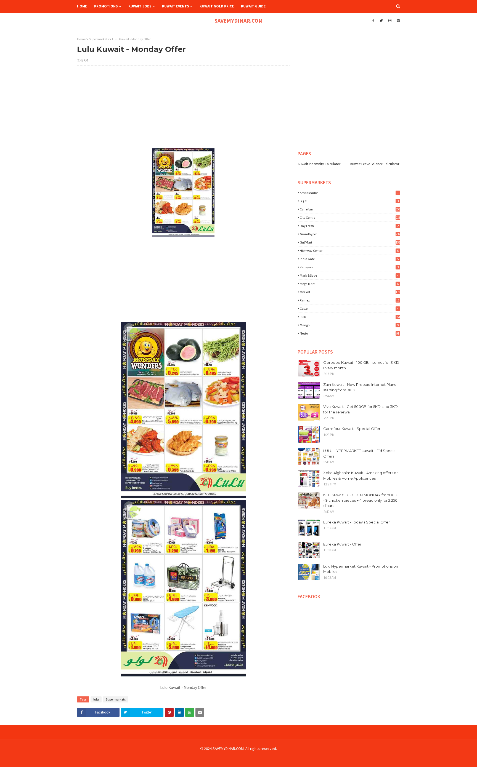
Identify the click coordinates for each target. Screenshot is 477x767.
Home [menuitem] (82, 6)
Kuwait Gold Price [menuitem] (217, 6)
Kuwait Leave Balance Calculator (374, 164)
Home (81, 39)
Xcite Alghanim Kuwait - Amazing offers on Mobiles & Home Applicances (361, 475)
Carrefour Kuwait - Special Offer (351, 428)
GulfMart (350, 242)
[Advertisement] (183, 109)
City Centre (350, 217)
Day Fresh (349, 226)
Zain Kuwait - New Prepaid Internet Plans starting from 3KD (359, 387)
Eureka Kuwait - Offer (342, 544)
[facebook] (373, 20)
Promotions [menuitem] (106, 6)
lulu (96, 699)
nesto (349, 333)
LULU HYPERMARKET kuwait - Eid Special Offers (359, 453)
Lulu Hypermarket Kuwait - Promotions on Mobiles (360, 569)
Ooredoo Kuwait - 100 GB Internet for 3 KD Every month (361, 365)
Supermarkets (99, 39)
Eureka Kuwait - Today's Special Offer (356, 522)
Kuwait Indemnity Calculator (319, 164)
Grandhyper (350, 234)
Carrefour (350, 209)
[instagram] (390, 20)
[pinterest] (398, 20)
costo (349, 308)
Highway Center (349, 250)
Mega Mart (349, 284)
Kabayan (349, 267)
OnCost (350, 292)
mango (349, 325)
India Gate (349, 259)
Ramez (349, 300)
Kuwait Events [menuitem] (175, 6)
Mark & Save (349, 275)
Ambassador (349, 193)
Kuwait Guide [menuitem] (253, 6)
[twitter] (381, 20)
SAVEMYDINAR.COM (238, 20)
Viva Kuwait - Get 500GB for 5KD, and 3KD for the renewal (360, 409)
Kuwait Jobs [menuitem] (140, 6)
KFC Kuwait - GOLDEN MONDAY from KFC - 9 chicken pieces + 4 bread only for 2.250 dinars (360, 500)
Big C (349, 201)
